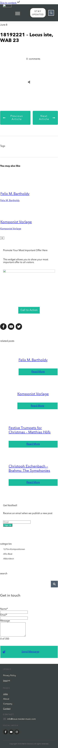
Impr (5, 681)
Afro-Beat (7, 554)
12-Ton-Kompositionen (14, 549)
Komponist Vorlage (16, 222)
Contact (6, 709)
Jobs (5, 694)
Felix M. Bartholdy (14, 194)
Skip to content (8, 3)
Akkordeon (8, 559)
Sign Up (7, 525)
